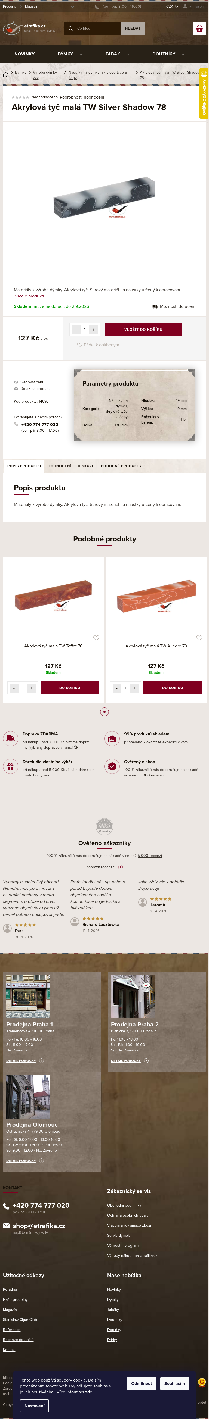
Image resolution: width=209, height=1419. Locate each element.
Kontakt (9, 1350)
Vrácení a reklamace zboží (129, 1225)
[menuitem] (24, 54)
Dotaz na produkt (35, 388)
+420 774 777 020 (39, 424)
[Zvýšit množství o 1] (93, 329)
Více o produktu (30, 296)
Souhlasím (174, 1383)
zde (88, 1392)
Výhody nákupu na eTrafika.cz (132, 1255)
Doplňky (114, 1329)
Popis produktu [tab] (24, 466)
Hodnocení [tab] (59, 466)
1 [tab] (104, 712)
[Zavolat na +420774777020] (118, 6)
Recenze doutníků (18, 1339)
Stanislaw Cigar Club (20, 1319)
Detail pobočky (21, 1061)
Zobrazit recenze (100, 867)
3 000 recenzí (151, 775)
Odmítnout (141, 1383)
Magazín (31, 6)
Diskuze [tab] (86, 466)
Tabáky (113, 1309)
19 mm (181, 400)
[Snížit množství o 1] (76, 329)
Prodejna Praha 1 (29, 1024)
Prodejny (9, 6)
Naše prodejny (15, 1299)
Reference (12, 1329)
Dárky (112, 1339)
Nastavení (34, 1406)
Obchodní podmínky (124, 1205)
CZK (170, 6)
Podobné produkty (121, 466)
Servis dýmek (118, 1235)
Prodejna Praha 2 (135, 1024)
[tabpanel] (53, 630)
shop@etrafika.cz (39, 1226)
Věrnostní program (123, 1245)
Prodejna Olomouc (32, 1124)
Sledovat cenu (32, 382)
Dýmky (113, 1299)
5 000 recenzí (150, 855)
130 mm (121, 425)
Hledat (133, 28)
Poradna (10, 1289)
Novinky (114, 1289)
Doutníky (114, 1319)
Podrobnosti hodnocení (82, 97)
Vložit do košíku (143, 330)
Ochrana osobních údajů (128, 1215)
